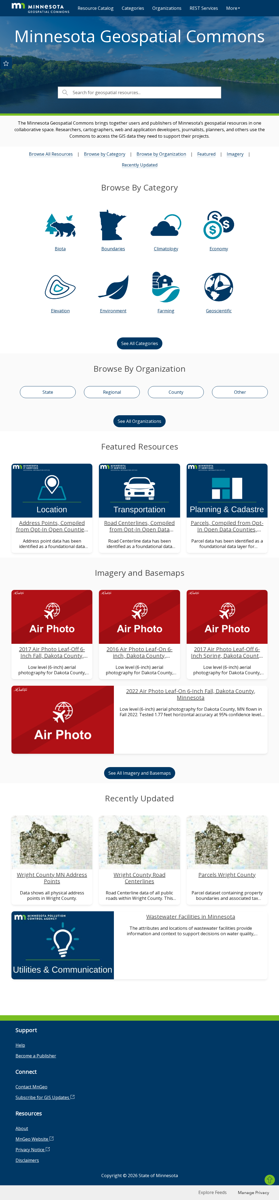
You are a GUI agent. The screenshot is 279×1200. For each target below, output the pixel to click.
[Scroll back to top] (270, 1180)
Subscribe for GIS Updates (43, 1097)
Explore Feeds (212, 1192)
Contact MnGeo (31, 1087)
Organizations (166, 8)
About (22, 1128)
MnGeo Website (32, 1139)
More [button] (231, 8)
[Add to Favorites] (6, 63)
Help (20, 1045)
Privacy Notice (31, 1150)
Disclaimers (27, 1160)
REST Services (204, 8)
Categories (133, 8)
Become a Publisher (36, 1056)
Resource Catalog (96, 8)
